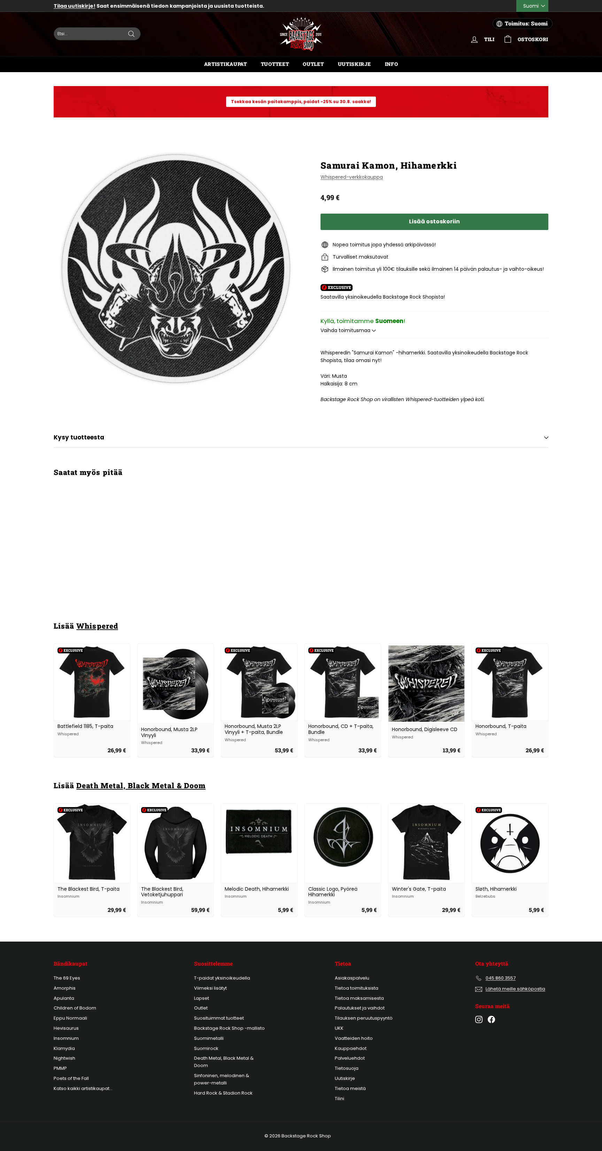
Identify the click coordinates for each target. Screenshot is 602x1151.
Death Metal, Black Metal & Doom (141, 785)
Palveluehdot (350, 1058)
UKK (339, 1028)
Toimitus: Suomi (526, 23)
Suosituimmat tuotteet (219, 1018)
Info (391, 64)
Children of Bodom (75, 1008)
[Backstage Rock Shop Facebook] (491, 1019)
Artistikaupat (225, 64)
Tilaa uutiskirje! (74, 5)
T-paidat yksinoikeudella (222, 978)
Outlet (313, 64)
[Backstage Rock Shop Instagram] (479, 1019)
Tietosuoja (346, 1068)
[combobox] (97, 33)
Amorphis (65, 988)
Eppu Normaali (70, 1018)
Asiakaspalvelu (352, 978)
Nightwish (64, 1058)
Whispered (97, 626)
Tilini (339, 1098)
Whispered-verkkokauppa (352, 177)
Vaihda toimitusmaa (346, 330)
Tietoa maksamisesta (359, 998)
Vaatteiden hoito (354, 1038)
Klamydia (64, 1048)
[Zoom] (175, 268)
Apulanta (64, 998)
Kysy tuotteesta (79, 437)
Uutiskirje (354, 64)
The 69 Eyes (67, 978)
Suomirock (206, 1048)
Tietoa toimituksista (356, 988)
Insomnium (66, 1038)
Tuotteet (275, 64)
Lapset (201, 998)
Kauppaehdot (350, 1048)
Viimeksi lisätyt (210, 988)
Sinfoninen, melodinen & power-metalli (221, 1079)
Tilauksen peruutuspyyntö (364, 1018)
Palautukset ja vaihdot (360, 1008)
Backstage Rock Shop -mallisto (229, 1028)
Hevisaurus (66, 1028)
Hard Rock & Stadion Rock (223, 1093)
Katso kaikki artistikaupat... (83, 1088)
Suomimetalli (209, 1038)
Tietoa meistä (350, 1088)
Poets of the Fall (71, 1078)
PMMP (60, 1068)
